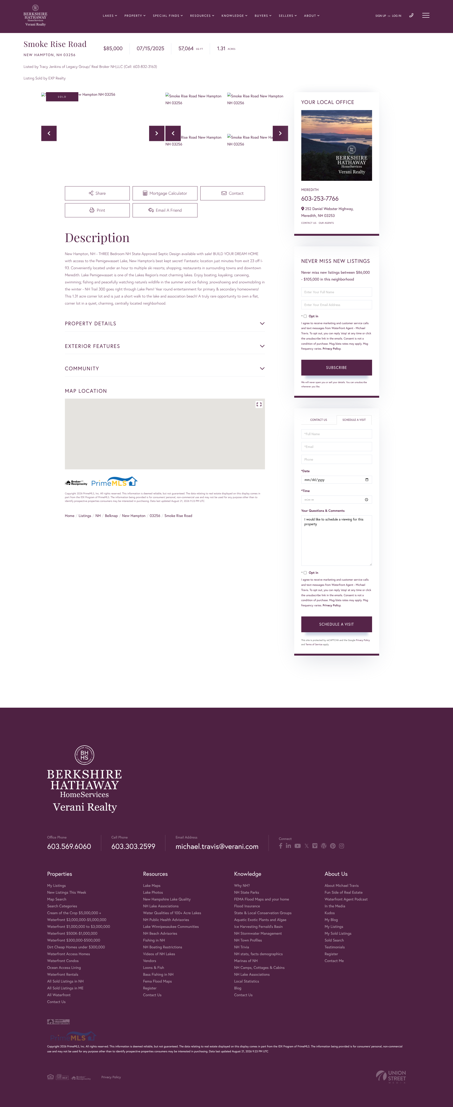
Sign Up (380, 16)
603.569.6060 (69, 846)
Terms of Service (314, 644)
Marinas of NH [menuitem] (246, 960)
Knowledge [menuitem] (233, 16)
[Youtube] (297, 846)
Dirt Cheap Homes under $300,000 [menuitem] (76, 947)
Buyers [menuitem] (261, 16)
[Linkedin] (288, 846)
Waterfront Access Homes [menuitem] (68, 953)
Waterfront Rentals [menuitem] (62, 974)
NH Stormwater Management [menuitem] (258, 933)
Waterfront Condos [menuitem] (63, 960)
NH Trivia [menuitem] (241, 947)
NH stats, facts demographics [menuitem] (258, 953)
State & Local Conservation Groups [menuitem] (262, 912)
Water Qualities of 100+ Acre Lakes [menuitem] (172, 912)
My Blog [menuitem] (331, 919)
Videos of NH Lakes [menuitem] (159, 953)
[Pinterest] (333, 846)
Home (69, 515)
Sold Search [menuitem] (334, 940)
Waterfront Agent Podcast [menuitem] (346, 899)
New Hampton (133, 515)
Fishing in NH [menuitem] (154, 940)
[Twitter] (306, 846)
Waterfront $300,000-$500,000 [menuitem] (73, 940)
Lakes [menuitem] (108, 16)
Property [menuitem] (133, 16)
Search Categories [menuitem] (62, 906)
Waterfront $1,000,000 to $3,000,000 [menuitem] (78, 926)
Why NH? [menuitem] (242, 885)
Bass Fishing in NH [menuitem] (158, 974)
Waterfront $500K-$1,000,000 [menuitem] (72, 933)
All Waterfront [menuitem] (59, 994)
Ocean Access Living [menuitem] (64, 967)
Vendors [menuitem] (149, 960)
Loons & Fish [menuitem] (153, 967)
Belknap (111, 515)
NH (98, 515)
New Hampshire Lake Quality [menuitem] (167, 899)
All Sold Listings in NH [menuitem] (65, 981)
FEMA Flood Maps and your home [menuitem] (261, 899)
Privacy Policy (332, 349)
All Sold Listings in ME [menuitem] (65, 988)
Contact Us (308, 222)
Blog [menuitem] (237, 988)
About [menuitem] (310, 16)
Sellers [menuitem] (286, 16)
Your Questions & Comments (323, 510)
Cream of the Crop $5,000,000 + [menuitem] (74, 912)
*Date (305, 471)
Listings (85, 515)
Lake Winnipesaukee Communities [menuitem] (171, 926)
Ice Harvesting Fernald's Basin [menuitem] (258, 926)
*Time (305, 491)
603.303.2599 (133, 846)
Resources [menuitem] (200, 16)
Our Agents (326, 222)
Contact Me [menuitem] (334, 960)
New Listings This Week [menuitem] (66, 892)
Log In (396, 16)
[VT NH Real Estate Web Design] (391, 1076)
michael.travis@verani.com (217, 846)
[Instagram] (341, 846)
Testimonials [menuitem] (335, 947)
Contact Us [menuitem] (56, 1001)
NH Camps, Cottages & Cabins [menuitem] (259, 967)
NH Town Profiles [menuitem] (248, 940)
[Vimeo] (314, 846)
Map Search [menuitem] (56, 899)
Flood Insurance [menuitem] (247, 906)
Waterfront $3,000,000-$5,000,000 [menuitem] (76, 919)
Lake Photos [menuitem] (153, 892)
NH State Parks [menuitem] (246, 892)
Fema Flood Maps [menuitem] (157, 981)
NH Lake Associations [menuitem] (161, 906)
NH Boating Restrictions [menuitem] (162, 947)
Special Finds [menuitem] (166, 16)
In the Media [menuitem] (335, 906)
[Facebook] (280, 846)
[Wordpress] (324, 846)
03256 (155, 515)
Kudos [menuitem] (330, 912)
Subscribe (336, 367)
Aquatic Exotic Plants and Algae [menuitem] (260, 919)
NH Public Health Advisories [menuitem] (166, 919)
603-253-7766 (320, 198)
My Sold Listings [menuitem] (338, 933)
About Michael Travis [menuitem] (342, 885)
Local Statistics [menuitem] (246, 981)
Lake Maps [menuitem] (151, 885)
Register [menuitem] (149, 988)
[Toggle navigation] (425, 15)
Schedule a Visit (354, 420)
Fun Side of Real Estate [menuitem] (344, 892)
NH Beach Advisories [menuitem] (160, 933)
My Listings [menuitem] (56, 885)
